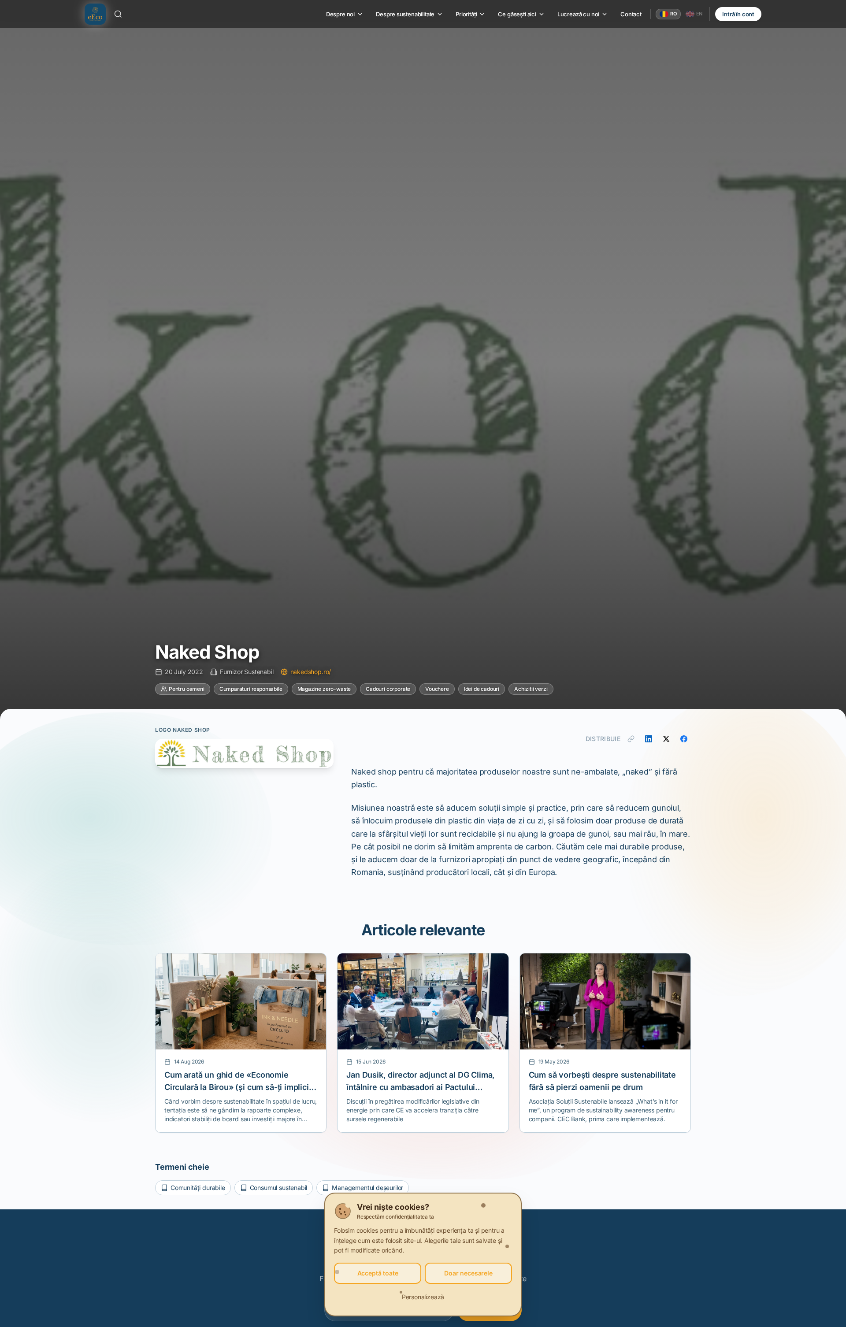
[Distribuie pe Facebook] (684, 739)
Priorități (466, 14)
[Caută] (118, 14)
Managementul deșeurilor (367, 1187)
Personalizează (423, 1297)
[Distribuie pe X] (666, 739)
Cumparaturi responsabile (250, 689)
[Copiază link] (631, 739)
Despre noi (340, 14)
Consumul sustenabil (279, 1187)
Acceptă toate (377, 1273)
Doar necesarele (468, 1273)
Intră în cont (738, 14)
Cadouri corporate (388, 689)
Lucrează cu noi (578, 14)
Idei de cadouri (481, 689)
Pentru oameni (186, 689)
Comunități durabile (198, 1187)
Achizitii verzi (530, 689)
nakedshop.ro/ (310, 671)
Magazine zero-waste (324, 689)
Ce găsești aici (517, 14)
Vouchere (437, 689)
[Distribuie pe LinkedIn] (649, 739)
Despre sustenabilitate (405, 14)
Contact (631, 14)
